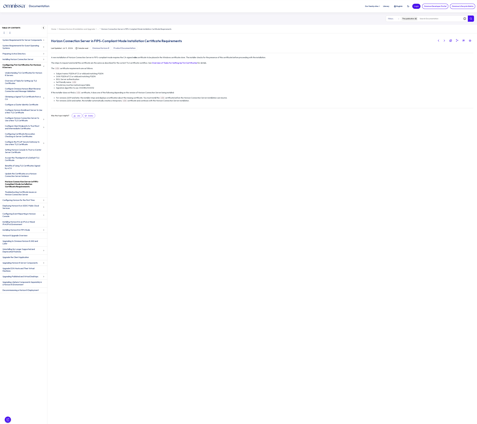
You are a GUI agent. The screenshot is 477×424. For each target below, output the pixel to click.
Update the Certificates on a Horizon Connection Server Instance (21, 174)
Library (386, 6)
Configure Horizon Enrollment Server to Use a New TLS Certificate (23, 111)
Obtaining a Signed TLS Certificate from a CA (23, 97)
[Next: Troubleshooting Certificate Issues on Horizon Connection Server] (444, 40)
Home (53, 29)
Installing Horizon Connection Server (17, 59)
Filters (390, 18)
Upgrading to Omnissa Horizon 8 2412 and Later (20, 242)
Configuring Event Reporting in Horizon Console (19, 214)
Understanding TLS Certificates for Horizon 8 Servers (23, 74)
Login (416, 6)
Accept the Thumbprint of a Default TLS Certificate (22, 158)
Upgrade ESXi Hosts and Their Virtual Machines (18, 269)
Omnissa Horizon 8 (100, 48)
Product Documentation (125, 48)
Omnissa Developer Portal (435, 6)
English (399, 6)
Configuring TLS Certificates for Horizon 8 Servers (21, 66)
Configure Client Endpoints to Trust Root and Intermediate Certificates (22, 127)
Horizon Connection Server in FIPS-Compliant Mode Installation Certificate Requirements (22, 184)
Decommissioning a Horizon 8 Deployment (20, 290)
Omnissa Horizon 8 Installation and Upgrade (77, 29)
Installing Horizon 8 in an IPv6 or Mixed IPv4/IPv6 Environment (18, 223)
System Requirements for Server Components (22, 40)
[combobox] (431, 19)
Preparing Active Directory (14, 53)
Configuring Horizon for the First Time (18, 200)
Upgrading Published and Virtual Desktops (20, 276)
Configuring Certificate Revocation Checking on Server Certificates (20, 135)
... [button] (98, 29)
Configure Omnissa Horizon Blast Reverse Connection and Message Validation (23, 89)
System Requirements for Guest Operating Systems (20, 46)
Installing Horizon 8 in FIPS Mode (16, 230)
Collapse (10, 33)
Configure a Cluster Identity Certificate (21, 104)
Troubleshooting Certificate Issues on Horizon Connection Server (21, 193)
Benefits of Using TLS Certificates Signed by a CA (22, 166)
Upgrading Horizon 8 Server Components (20, 263)
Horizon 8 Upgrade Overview (14, 235)
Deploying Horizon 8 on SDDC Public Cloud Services (20, 206)
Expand (4, 33)
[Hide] (43, 28)
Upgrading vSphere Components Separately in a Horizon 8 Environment (22, 283)
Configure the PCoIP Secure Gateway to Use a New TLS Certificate (22, 143)
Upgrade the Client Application (15, 257)
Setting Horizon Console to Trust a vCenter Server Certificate (23, 151)
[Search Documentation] (471, 19)
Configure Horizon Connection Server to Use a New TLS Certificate (22, 119)
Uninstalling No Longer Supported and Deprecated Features (18, 250)
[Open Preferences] (8, 420)
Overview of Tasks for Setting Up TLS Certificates (21, 81)
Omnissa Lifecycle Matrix (462, 6)
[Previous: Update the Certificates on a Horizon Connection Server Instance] (438, 40)
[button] (408, 6)
